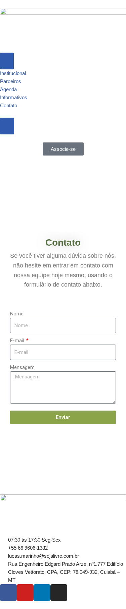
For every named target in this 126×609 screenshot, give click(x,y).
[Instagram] (58, 592)
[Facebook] (8, 592)
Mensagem (22, 367)
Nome (17, 314)
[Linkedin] (42, 592)
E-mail (17, 341)
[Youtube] (25, 592)
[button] (6, 196)
